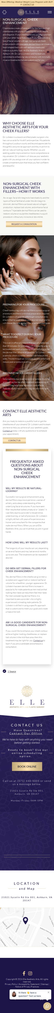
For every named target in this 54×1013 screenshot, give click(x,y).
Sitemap (44, 984)
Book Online (27, 766)
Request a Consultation (24, 224)
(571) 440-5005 (4, 12)
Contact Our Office (25, 733)
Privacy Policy (11, 984)
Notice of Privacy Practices (27, 986)
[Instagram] (30, 973)
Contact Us (28, 5)
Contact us (7, 430)
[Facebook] (24, 973)
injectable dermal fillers (30, 44)
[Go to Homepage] (27, 710)
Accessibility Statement (29, 984)
